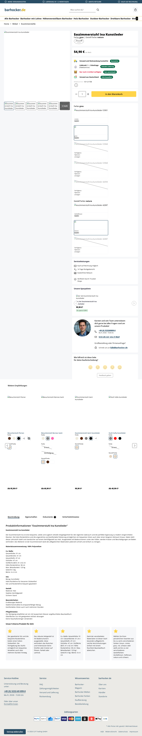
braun (48, 447)
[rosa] (52, 438)
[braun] (9, 438)
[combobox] (82, 9)
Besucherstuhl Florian (16, 433)
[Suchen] (98, 9)
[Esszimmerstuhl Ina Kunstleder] (36, 65)
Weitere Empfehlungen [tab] (17, 385)
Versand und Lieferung (49, 692)
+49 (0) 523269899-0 (107, 330)
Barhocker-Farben (82, 696)
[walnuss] (48, 462)
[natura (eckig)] (110, 456)
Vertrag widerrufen (15, 731)
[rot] (115, 438)
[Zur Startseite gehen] (15, 9)
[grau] (48, 438)
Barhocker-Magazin (79, 686)
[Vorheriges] (7, 445)
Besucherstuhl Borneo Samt (51, 433)
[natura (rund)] (115, 456)
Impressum (134, 732)
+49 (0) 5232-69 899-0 (15, 691)
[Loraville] (79, 41)
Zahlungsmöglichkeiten (49, 688)
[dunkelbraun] (81, 438)
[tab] (13, 517)
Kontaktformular (11, 704)
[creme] (14, 438)
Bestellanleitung (81, 704)
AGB (102, 732)
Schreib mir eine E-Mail (109, 337)
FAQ (41, 684)
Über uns (102, 684)
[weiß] (14, 447)
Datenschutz (123, 732)
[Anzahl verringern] (76, 94)
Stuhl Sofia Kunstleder (117, 433)
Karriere (102, 688)
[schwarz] (19, 438)
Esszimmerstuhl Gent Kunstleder (87, 433)
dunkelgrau (50, 453)
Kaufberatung (81, 700)
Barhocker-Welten (82, 692)
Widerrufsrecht (111, 732)
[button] (76, 85)
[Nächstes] (137, 18)
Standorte (103, 696)
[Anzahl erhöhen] (88, 94)
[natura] (43, 462)
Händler (102, 692)
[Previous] (76, 303)
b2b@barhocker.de (119, 347)
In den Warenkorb (113, 94)
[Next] (134, 303)
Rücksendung (45, 696)
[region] (71, 445)
